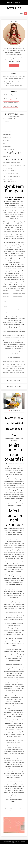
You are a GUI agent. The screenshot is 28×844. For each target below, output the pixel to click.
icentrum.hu (6, 156)
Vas (13, 85)
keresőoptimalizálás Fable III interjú (12, 296)
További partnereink (8, 149)
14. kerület (16, 368)
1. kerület (10, 361)
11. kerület (13, 366)
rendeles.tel (6, 134)
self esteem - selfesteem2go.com (12, 162)
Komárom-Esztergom (18, 81)
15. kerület (22, 368)
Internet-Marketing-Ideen (10, 106)
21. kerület (22, 372)
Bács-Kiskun (6, 76)
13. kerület (10, 368)
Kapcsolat (14, 66)
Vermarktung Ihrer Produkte (11, 102)
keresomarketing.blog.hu (14, 116)
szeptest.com (6, 125)
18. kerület (19, 370)
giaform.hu (6, 121)
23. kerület (16, 374)
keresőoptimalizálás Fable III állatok (12, 310)
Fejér (20, 78)
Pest (9, 83)
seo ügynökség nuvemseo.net (11, 173)
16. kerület (8, 370)
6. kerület (18, 363)
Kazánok (22, 114)
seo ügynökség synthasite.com (11, 176)
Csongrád (16, 78)
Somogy (12, 83)
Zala (21, 85)
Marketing (6, 98)
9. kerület (20, 364)
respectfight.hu (14, 195)
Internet (15, 98)
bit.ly (4, 143)
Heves (19, 80)
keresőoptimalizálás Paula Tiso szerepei (13, 313)
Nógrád (6, 83)
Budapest (10, 78)
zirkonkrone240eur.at (9, 118)
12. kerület (18, 366)
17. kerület (14, 370)
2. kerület (15, 361)
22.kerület (11, 374)
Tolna (10, 85)
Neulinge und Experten (10, 94)
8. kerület (15, 364)
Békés (16, 76)
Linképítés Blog (10, 58)
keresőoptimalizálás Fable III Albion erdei (14, 293)
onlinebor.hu (7, 137)
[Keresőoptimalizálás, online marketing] (14, 8)
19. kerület (10, 372)
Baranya (12, 76)
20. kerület (16, 372)
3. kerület (21, 361)
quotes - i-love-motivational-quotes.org (14, 165)
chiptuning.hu (7, 140)
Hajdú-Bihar (15, 80)
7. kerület (10, 364)
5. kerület (13, 363)
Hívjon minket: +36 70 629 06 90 (13, 2)
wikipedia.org (6, 146)
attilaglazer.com (8, 128)
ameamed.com (7, 131)
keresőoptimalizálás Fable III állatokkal (13, 290)
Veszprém (17, 85)
